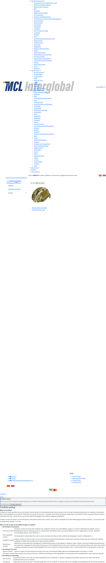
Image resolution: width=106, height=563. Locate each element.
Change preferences (16, 504)
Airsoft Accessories (37, 1)
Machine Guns (38, 80)
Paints (36, 138)
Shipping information (79, 478)
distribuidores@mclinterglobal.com (22, 480)
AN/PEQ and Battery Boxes (42, 5)
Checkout (3, 494)
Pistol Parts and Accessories (43, 55)
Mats (35, 136)
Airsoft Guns (35, 70)
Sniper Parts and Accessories (43, 60)
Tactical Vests (38, 162)
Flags (35, 114)
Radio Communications (41, 146)
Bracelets (37, 11)
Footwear (37, 120)
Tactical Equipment (37, 90)
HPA (35, 37)
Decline (7, 504)
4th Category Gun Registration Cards (45, 3)
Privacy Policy (76, 480)
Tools (35, 66)
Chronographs (38, 15)
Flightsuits (37, 118)
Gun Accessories (39, 124)
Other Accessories (39, 53)
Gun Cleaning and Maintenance (44, 126)
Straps (36, 158)
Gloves (36, 122)
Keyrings (36, 132)
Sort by (32, 183)
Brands (33, 170)
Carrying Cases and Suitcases (43, 104)
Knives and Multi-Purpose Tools (44, 134)
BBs (35, 9)
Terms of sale (76, 476)
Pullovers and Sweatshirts (42, 144)
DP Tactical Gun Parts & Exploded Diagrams (47, 19)
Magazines (37, 47)
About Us (13, 476)
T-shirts (36, 160)
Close (1, 497)
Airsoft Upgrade (39, 72)
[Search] (101, 87)
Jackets (36, 130)
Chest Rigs (37, 106)
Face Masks (37, 25)
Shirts (36, 154)
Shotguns (37, 84)
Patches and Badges (40, 140)
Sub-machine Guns (40, 88)
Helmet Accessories (14, 189)
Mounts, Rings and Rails (41, 49)
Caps (35, 100)
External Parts (38, 23)
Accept (2, 504)
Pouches (36, 142)
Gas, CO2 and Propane (41, 31)
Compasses (37, 108)
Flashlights (37, 27)
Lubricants (37, 45)
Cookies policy (76, 482)
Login (98, 87)
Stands (36, 62)
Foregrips (37, 29)
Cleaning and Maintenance (42, 17)
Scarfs (36, 152)
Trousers (37, 164)
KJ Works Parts (38, 43)
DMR (35, 78)
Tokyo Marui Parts (39, 64)
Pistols (36, 82)
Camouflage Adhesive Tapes (43, 98)
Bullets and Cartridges (41, 13)
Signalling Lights (39, 156)
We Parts (37, 68)
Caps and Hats (38, 102)
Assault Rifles (38, 74)
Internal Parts (38, 41)
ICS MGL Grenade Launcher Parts (44, 39)
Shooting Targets (39, 56)
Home (8, 178)
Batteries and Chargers (41, 7)
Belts (35, 96)
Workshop (34, 168)
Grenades (37, 33)
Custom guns (38, 76)
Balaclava (37, 94)
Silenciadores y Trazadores (42, 58)
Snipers (36, 86)
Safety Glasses (38, 148)
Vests (35, 166)
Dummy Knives (38, 21)
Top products (35, 172)
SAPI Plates (37, 150)
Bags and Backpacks (40, 92)
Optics (36, 51)
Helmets (36, 35)
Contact (13, 478)
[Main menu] (28, 87)
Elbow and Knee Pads (40, 110)
